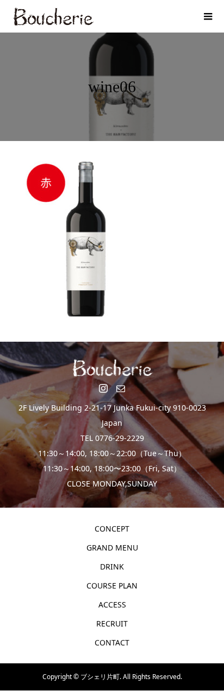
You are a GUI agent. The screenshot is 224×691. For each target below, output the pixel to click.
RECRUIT (112, 623)
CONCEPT (112, 528)
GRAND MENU (112, 547)
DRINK (112, 566)
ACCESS (112, 604)
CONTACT (112, 642)
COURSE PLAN (112, 585)
